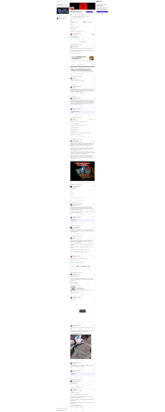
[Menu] (94, 12)
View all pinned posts (83, 41)
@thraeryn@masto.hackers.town (74, 12)
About (63, 408)
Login (102, 13)
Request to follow (89, 11)
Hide (93, 162)
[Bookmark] (88, 39)
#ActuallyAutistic (79, 31)
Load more (82, 410)
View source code (61, 410)
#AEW (75, 31)
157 (75, 14)
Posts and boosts (72, 29)
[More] (94, 39)
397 (71, 14)
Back (72, 1)
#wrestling (72, 31)
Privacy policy (65, 408)
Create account (102, 11)
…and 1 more (80, 292)
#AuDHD (83, 31)
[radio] (70, 190)
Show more (72, 112)
